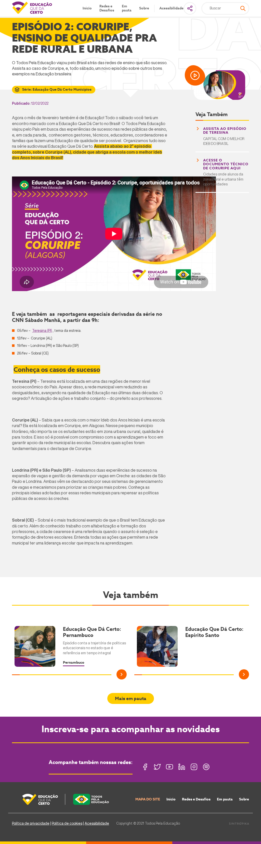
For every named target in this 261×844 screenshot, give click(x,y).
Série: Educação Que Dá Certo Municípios (57, 89)
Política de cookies (67, 823)
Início (87, 8)
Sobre (144, 8)
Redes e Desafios (106, 8)
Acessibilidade (171, 8)
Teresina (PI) (42, 330)
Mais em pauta (130, 698)
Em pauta (127, 8)
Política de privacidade (30, 823)
